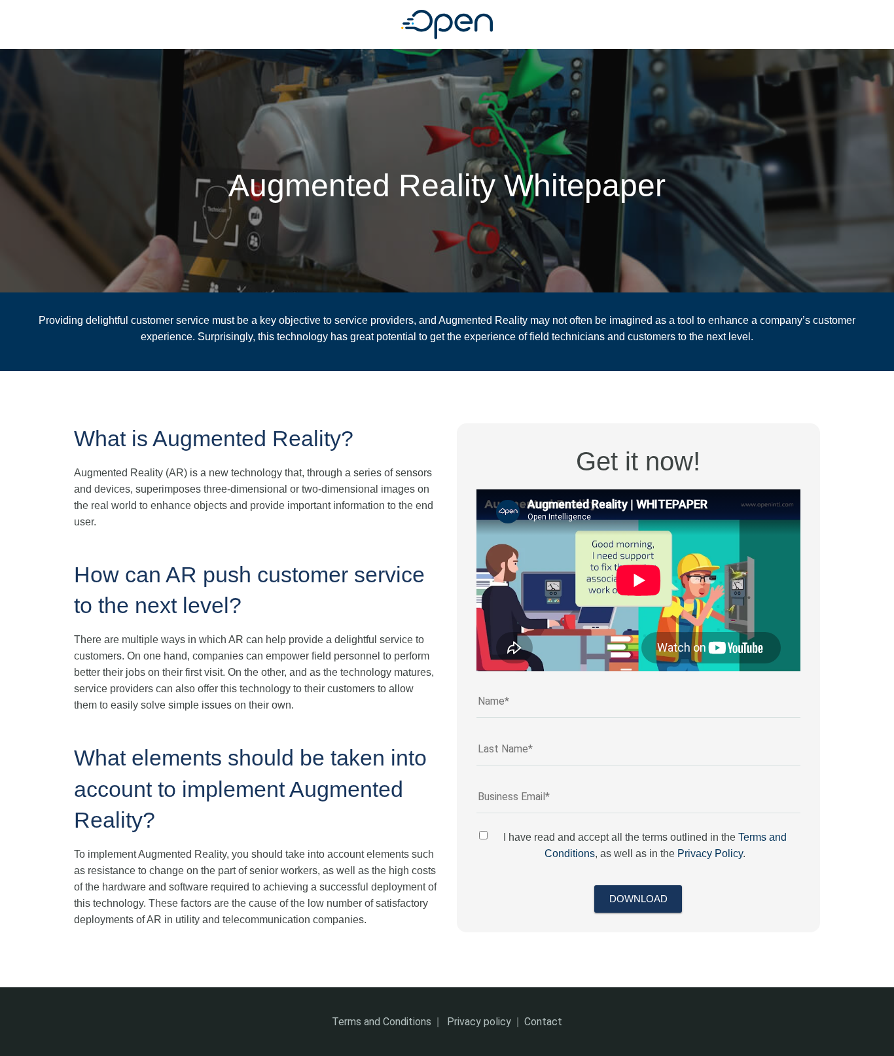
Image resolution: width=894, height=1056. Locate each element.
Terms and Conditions (381, 1021)
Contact (543, 1021)
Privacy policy (479, 1021)
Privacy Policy (710, 853)
